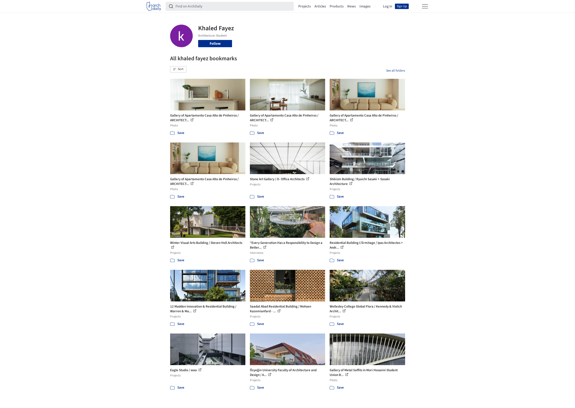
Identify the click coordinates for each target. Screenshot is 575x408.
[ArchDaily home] (154, 6)
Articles (320, 6)
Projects (304, 6)
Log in (387, 6)
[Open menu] (425, 6)
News (351, 6)
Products (337, 6)
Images (365, 6)
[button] (178, 69)
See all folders (395, 70)
